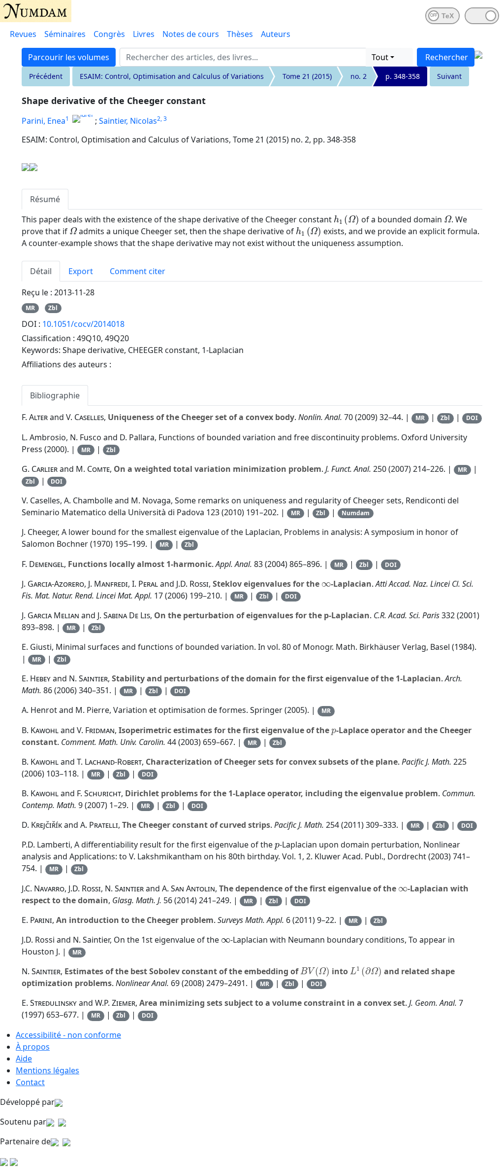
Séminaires (65, 34)
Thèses (240, 34)
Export (80, 271)
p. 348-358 (402, 76)
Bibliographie (55, 395)
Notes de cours (190, 34)
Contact (30, 1082)
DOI (472, 418)
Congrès (109, 34)
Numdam (356, 513)
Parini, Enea (43, 120)
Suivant (449, 76)
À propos (33, 1046)
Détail (41, 271)
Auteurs (275, 34)
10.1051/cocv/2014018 (83, 323)
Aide (24, 1058)
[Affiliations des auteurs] (174, 121)
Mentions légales (47, 1070)
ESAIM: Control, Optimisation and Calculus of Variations (172, 76)
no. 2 (358, 76)
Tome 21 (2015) (307, 76)
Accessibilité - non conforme (68, 1034)
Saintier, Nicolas (128, 120)
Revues (23, 34)
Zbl (53, 308)
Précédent (46, 76)
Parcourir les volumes (68, 57)
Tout (380, 57)
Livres (144, 34)
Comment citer (137, 271)
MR (30, 308)
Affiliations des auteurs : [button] (66, 364)
